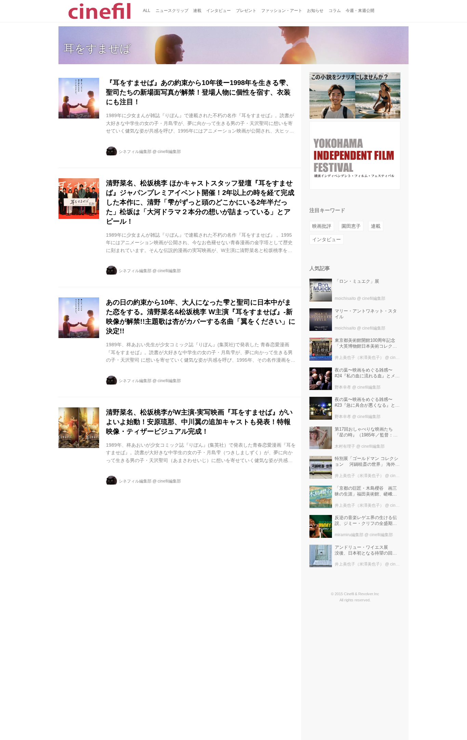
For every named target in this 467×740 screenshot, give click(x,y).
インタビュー (326, 239)
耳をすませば (97, 48)
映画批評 (321, 226)
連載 (376, 226)
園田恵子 (351, 226)
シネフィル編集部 (135, 151)
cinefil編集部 (169, 151)
